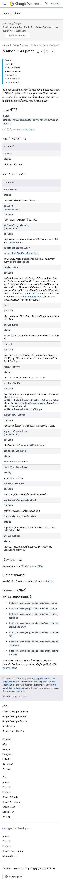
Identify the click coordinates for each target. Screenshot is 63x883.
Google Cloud (8, 807)
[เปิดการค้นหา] (46, 4)
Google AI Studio (10, 797)
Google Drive (11, 13)
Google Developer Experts (14, 721)
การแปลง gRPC (27, 129)
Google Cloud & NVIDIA (13, 731)
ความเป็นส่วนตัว (20, 868)
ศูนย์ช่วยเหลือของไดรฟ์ (34, 296)
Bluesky (6, 749)
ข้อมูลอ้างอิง (54, 45)
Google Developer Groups (14, 716)
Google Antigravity (11, 802)
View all (6, 817)
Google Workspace (21, 45)
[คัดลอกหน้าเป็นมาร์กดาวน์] (47, 51)
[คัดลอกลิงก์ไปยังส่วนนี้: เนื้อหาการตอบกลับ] (29, 575)
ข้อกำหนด (6, 868)
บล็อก (4, 744)
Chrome (6, 787)
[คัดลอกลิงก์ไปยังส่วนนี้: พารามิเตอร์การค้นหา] (31, 174)
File (40, 566)
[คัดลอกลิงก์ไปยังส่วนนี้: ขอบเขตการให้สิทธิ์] (29, 590)
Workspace (34, 4)
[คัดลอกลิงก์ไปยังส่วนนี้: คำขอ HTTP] (20, 110)
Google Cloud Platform (13, 851)
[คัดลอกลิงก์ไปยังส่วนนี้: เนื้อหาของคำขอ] (25, 560)
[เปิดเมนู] (5, 3)
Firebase (6, 792)
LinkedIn (6, 759)
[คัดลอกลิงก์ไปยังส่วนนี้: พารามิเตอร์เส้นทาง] (29, 139)
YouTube (6, 769)
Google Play (8, 812)
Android (6, 782)
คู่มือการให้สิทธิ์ (9, 668)
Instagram (7, 754)
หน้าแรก (5, 45)
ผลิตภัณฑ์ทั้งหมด (9, 856)
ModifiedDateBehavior (24, 253)
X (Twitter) (7, 764)
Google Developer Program (15, 711)
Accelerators (8, 726)
